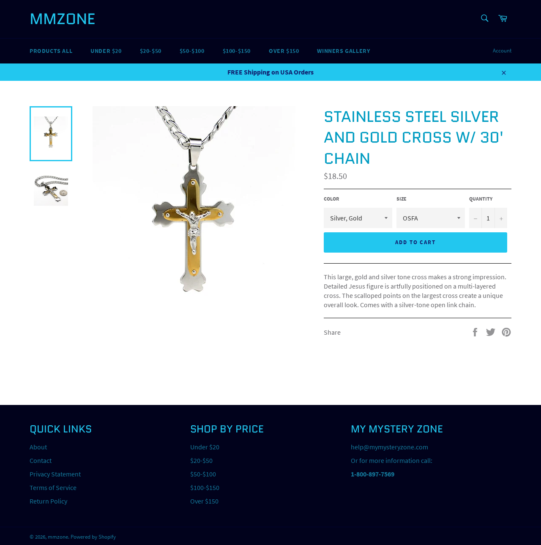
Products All (51, 51)
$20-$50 (150, 51)
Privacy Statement (55, 474)
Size (401, 198)
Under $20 (105, 51)
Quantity (480, 198)
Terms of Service (53, 487)
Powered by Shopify (93, 536)
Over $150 (284, 51)
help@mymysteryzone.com (389, 447)
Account (502, 50)
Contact (41, 460)
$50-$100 (192, 51)
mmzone (62, 19)
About (38, 447)
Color (331, 198)
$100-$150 (237, 51)
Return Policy (48, 501)
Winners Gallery (343, 51)
